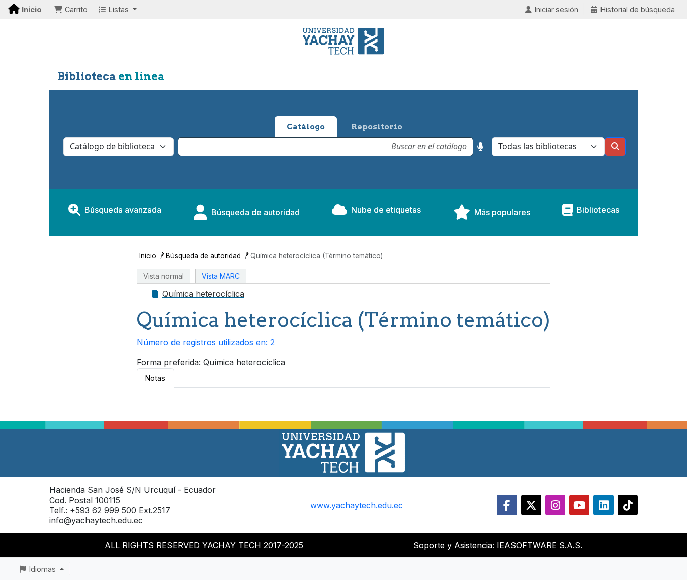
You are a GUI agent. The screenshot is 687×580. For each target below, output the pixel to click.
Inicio (147, 256)
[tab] (155, 378)
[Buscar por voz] (480, 146)
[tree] (343, 294)
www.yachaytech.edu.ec (356, 505)
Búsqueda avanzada (122, 210)
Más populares (502, 212)
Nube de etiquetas (386, 210)
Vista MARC (221, 276)
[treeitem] (197, 294)
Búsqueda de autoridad (255, 212)
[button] (71, 9)
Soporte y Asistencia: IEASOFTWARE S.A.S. (497, 545)
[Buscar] (615, 146)
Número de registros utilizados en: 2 (206, 342)
